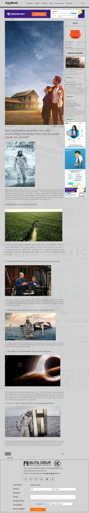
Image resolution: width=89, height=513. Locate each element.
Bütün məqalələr (19, 509)
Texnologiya (69, 3)
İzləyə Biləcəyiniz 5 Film (74, 69)
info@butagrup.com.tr (51, 473)
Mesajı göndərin (38, 509)
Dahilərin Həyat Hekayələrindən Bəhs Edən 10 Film (73, 105)
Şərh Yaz (10, 458)
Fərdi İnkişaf (29, 3)
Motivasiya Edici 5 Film (74, 84)
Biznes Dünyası (59, 3)
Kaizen (7, 19)
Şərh (9, 454)
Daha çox (69, 77)
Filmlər (51, 3)
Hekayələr (44, 3)
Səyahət (37, 3)
